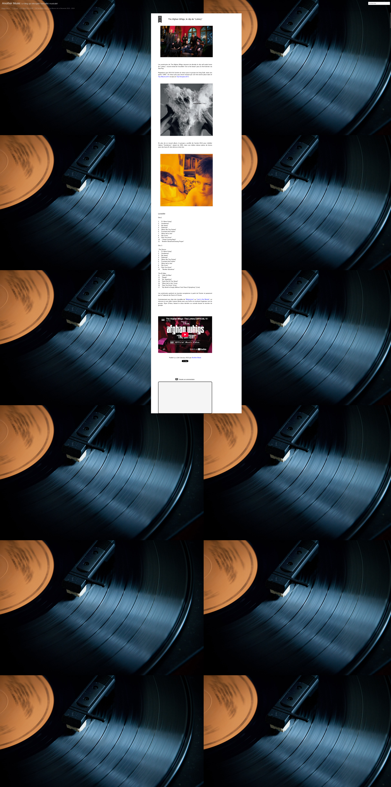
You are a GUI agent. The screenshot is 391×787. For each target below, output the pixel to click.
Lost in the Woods (203, 299)
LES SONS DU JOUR (26, 8)
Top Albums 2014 (163, 77)
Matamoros (189, 299)
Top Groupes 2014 (183, 77)
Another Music (196, 357)
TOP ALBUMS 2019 (41, 8)
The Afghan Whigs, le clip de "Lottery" (185, 19)
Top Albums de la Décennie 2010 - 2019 (62, 8)
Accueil (15, 8)
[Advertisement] (223, 47)
